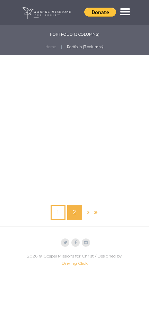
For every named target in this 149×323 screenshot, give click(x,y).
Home (50, 47)
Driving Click (75, 263)
